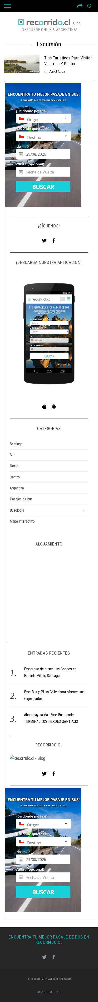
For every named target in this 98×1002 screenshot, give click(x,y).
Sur (12, 455)
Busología (17, 510)
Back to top (45, 992)
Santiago (16, 444)
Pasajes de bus (21, 499)
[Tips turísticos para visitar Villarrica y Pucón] (21, 64)
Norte (14, 466)
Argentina (17, 488)
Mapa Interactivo (22, 521)
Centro (15, 477)
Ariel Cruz (57, 70)
